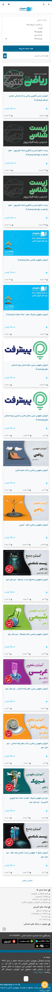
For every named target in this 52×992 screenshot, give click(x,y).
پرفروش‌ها (38, 31)
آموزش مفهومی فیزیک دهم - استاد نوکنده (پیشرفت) (27, 314)
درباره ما (44, 916)
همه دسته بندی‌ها (26, 48)
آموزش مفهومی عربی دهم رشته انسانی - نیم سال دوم (26, 688)
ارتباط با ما (43, 919)
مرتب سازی (41, 20)
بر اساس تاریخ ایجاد (34, 24)
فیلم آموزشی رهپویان (39, 893)
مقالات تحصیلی (41, 896)
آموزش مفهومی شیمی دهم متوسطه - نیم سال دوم (28, 634)
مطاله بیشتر (38, 972)
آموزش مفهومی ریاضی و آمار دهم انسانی (31, 470)
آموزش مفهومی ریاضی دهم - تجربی (33, 524)
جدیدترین (38, 35)
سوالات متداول (42, 910)
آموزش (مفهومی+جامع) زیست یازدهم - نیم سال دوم (27, 579)
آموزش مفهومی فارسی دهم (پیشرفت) (33, 259)
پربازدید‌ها (38, 38)
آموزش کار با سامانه (40, 899)
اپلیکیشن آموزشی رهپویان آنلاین (35, 902)
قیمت (40, 28)
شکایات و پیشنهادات (39, 913)
